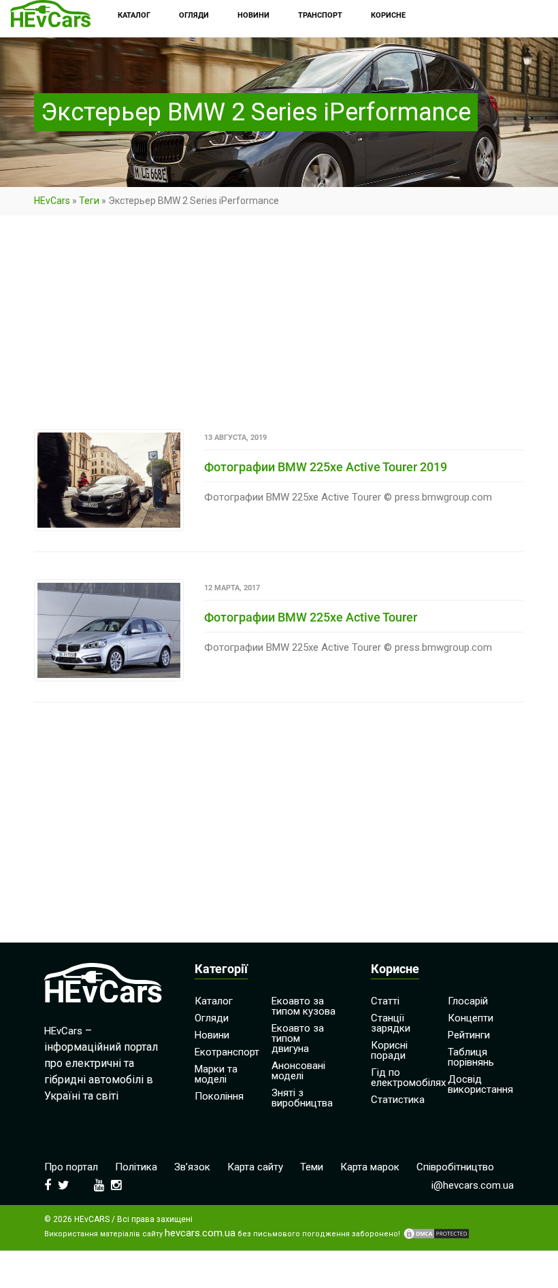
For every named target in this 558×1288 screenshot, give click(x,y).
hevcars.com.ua (200, 1233)
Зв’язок (192, 1167)
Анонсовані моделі (298, 1071)
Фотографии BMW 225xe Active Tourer (310, 617)
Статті (385, 1001)
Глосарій (468, 1001)
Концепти (470, 1018)
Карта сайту (255, 1167)
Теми (311, 1167)
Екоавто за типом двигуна (298, 1038)
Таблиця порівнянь (471, 1057)
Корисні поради (389, 1050)
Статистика (398, 1100)
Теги (89, 200)
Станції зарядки (390, 1023)
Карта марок (369, 1167)
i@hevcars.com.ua (472, 1185)
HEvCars (52, 200)
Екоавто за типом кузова (303, 1006)
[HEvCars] (50, 15)
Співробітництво (455, 1167)
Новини (212, 1035)
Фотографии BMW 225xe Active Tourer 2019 (325, 467)
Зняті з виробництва (302, 1098)
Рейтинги (469, 1035)
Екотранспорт (227, 1052)
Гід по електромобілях (408, 1077)
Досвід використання (480, 1084)
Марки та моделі (216, 1074)
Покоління (219, 1096)
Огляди (212, 1018)
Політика (136, 1167)
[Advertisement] (279, 328)
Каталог (214, 1001)
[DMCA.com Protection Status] (436, 1233)
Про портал (71, 1167)
